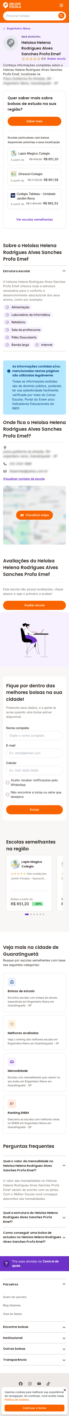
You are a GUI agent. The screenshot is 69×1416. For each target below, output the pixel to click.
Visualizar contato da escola (24, 479)
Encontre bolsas (15, 1327)
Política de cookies (17, 1399)
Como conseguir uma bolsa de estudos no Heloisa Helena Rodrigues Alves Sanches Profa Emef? (32, 1237)
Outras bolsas (14, 1349)
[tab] (27, 914)
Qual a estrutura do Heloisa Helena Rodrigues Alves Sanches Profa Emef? (30, 1217)
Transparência (14, 1360)
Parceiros (10, 1284)
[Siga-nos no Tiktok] (48, 1384)
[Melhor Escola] (12, 5)
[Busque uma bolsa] (61, 16)
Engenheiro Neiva (18, 28)
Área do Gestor (12, 1313)
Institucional (12, 1338)
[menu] (61, 5)
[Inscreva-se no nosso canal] (39, 1384)
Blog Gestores (12, 1305)
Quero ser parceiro (14, 1297)
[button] (34, 1263)
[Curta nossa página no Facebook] (21, 1384)
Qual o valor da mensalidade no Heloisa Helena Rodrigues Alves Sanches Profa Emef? (28, 1165)
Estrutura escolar (16, 271)
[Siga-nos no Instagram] (30, 1384)
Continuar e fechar (34, 1408)
